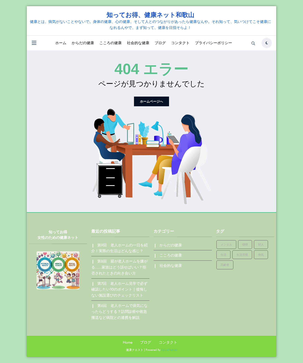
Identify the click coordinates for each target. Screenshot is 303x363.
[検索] (253, 43)
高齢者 (225, 265)
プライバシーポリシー (213, 43)
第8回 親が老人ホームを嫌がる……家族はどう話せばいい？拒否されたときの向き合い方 (119, 267)
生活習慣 (242, 255)
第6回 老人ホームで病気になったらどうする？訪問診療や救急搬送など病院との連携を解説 (119, 311)
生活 (223, 255)
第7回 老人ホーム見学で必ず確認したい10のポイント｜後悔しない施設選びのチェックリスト (119, 289)
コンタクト (180, 43)
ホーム (60, 43)
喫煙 (245, 244)
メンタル (226, 244)
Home (127, 342)
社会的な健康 (138, 43)
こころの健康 (110, 43)
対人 (261, 244)
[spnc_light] (267, 43)
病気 (261, 255)
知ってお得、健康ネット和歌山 (150, 14)
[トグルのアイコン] (34, 43)
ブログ (160, 43)
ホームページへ (151, 101)
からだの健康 (83, 43)
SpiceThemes (169, 350)
